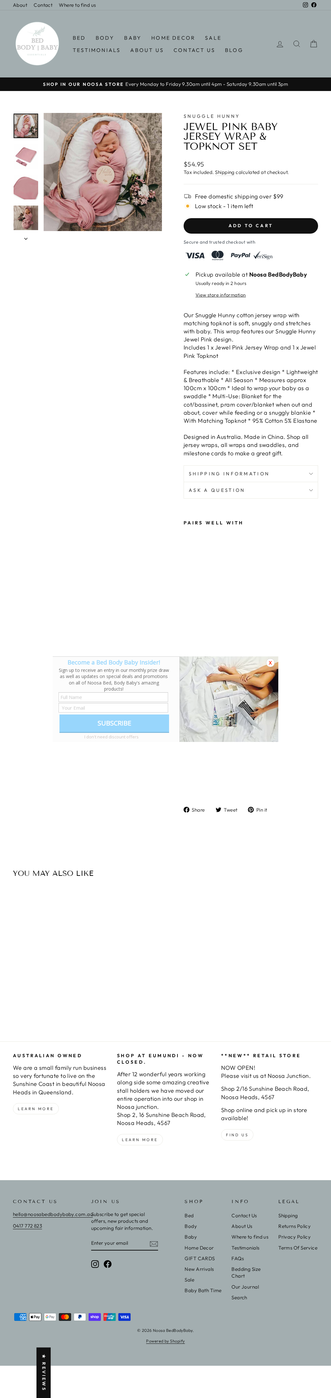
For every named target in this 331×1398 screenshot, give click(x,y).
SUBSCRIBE (114, 723)
